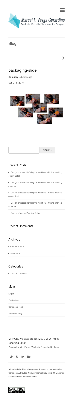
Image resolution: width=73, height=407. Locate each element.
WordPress (25, 347)
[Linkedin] (23, 356)
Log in (11, 293)
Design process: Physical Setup (25, 212)
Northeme (54, 347)
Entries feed (13, 300)
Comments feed (15, 306)
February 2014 (17, 246)
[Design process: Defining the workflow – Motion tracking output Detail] (62, 58)
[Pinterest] (11, 356)
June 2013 (15, 253)
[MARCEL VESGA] (36, 27)
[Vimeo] (17, 356)
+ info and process (18, 273)
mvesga (28, 76)
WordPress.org (15, 313)
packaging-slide (22, 70)
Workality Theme (39, 347)
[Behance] (29, 356)
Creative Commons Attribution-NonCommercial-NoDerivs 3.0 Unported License (36, 373)
